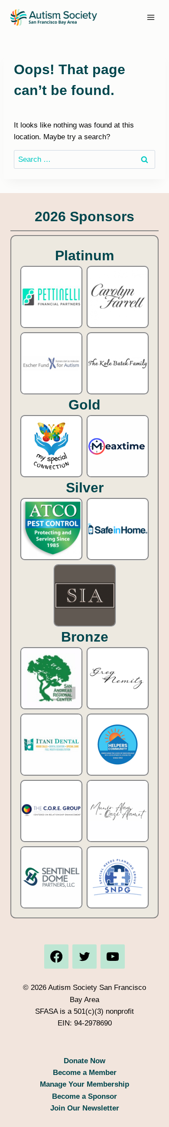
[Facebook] (56, 956)
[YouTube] (113, 956)
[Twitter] (84, 956)
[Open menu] (151, 17)
